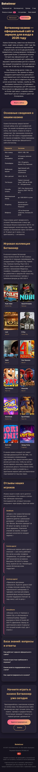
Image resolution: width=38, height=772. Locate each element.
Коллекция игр (18, 8)
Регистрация (25, 17)
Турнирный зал (7, 8)
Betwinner (9, 3)
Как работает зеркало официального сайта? (17, 653)
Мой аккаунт (13, 17)
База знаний (32, 12)
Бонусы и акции (8, 12)
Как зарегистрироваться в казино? (17, 675)
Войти (19, 727)
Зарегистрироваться (19, 722)
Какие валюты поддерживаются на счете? (17, 669)
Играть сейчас (19, 103)
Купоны (28, 8)
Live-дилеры (22, 12)
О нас (34, 8)
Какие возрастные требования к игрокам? (16, 661)
